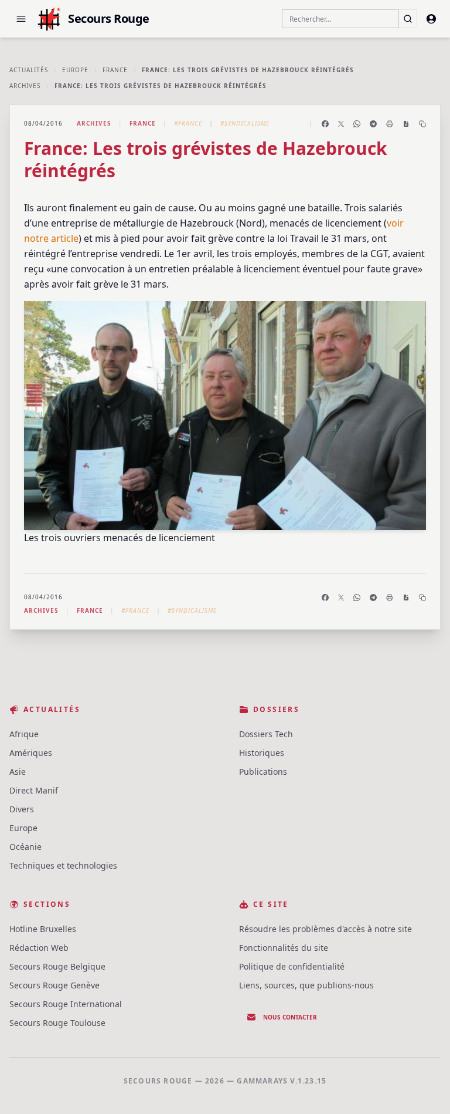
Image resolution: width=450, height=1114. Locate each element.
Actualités (28, 70)
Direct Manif (33, 790)
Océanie (25, 846)
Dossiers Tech (266, 734)
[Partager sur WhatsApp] (356, 123)
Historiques (261, 752)
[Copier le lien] (422, 123)
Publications (263, 771)
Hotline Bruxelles (42, 928)
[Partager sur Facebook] (325, 123)
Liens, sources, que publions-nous (306, 985)
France (115, 70)
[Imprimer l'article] (389, 123)
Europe (75, 70)
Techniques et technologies (63, 865)
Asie (17, 771)
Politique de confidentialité (292, 966)
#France (188, 123)
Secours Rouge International (65, 1004)
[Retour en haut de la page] (424, 1088)
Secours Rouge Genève (54, 985)
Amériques (30, 752)
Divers (21, 809)
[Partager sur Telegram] (373, 123)
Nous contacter (290, 1017)
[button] (21, 19)
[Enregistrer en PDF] (406, 123)
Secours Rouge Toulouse (57, 1022)
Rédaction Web (39, 947)
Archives (24, 86)
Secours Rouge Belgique (57, 966)
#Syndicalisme (245, 123)
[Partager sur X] (341, 124)
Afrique (24, 734)
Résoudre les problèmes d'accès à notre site (325, 928)
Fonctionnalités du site (283, 947)
